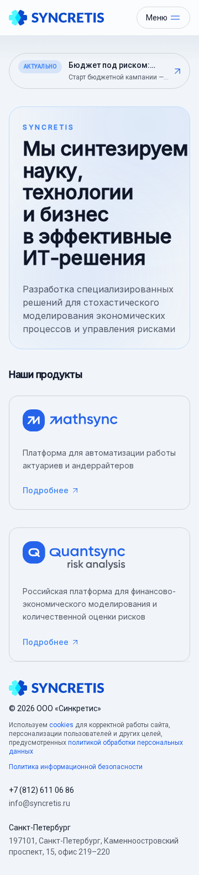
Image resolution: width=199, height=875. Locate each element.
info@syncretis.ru (39, 803)
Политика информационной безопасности (76, 767)
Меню (156, 17)
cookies (61, 725)
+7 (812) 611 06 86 (41, 790)
